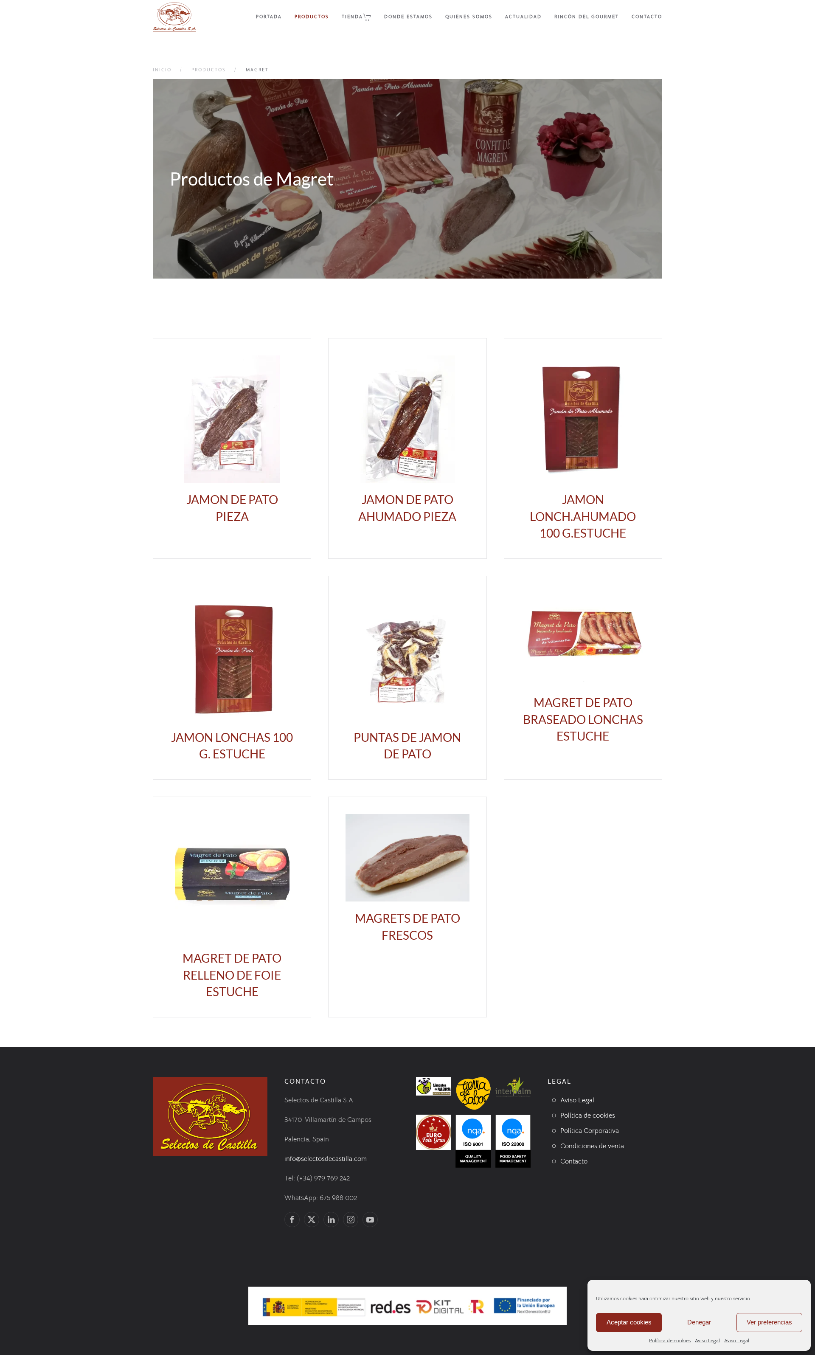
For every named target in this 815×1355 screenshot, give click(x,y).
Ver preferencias (769, 1322)
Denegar (699, 1322)
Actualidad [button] (523, 17)
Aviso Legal (707, 1340)
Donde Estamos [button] (408, 17)
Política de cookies (670, 1340)
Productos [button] (312, 17)
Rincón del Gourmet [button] (586, 17)
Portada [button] (269, 17)
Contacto (647, 17)
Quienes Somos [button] (468, 17)
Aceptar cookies (629, 1322)
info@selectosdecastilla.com (325, 1159)
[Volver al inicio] (174, 17)
